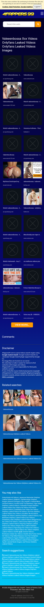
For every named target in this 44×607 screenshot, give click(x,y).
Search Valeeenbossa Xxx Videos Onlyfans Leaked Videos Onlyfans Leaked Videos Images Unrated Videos (21, 556)
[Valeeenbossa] (12, 98)
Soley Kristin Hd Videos (10, 497)
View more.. (22, 325)
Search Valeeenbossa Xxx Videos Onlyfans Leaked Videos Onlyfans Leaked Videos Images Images (20, 574)
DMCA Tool (30, 590)
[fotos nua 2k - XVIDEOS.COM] (33, 311)
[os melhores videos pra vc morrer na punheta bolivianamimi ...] (33, 258)
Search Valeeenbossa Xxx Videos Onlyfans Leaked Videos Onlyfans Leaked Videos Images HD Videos (20, 564)
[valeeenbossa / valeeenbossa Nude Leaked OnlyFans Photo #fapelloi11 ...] (33, 178)
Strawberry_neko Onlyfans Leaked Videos (16, 520)
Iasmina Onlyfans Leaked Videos (27, 516)
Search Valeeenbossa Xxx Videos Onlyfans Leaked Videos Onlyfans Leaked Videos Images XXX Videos (20, 560)
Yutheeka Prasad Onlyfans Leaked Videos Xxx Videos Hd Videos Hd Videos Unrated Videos (20, 508)
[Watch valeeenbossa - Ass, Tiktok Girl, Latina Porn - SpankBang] (12, 71)
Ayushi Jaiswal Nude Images (12, 542)
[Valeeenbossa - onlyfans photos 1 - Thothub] (33, 204)
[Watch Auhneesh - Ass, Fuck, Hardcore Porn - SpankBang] (12, 258)
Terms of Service (32, 588)
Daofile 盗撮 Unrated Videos (23, 532)
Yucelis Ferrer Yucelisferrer (23, 503)
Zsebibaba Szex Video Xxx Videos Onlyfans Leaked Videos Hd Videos (20, 511)
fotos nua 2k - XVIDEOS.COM (33, 315)
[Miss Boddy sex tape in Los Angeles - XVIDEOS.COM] (33, 231)
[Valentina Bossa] (12, 151)
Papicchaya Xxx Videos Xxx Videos (26, 528)
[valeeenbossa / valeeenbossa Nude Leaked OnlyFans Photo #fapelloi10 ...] (12, 284)
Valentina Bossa (8, 155)
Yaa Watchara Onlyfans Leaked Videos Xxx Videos (22, 517)
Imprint (22, 588)
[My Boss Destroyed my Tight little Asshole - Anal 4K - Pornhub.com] (12, 178)
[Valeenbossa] (33, 71)
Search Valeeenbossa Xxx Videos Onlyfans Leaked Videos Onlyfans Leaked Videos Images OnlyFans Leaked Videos (20, 569)
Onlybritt (17, 499)
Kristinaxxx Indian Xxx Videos (12, 534)
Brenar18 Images (14, 501)
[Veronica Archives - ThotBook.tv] (33, 125)
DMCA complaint (8, 377)
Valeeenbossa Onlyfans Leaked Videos (16, 434)
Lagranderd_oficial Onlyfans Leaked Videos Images (20, 540)
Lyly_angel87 (25, 501)
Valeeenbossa (8, 102)
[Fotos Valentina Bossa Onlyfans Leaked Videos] (33, 284)
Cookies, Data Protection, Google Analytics (17, 7)
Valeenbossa (28, 75)
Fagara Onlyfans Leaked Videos (25, 538)
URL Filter (22, 590)
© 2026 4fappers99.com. (11, 588)
